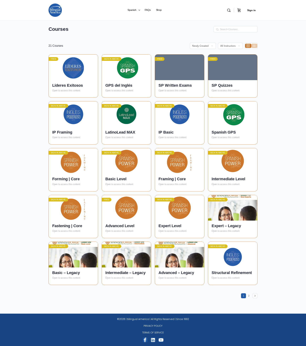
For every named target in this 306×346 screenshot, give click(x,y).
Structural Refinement (232, 272)
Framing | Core (172, 179)
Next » (255, 295)
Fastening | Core (67, 226)
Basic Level (115, 179)
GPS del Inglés (118, 85)
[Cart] (239, 10)
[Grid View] (248, 46)
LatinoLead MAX (120, 132)
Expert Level (169, 226)
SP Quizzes (222, 85)
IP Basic (166, 132)
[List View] (254, 46)
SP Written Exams (175, 85)
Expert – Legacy (226, 226)
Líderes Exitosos (67, 85)
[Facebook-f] (145, 340)
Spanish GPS (224, 132)
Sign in (251, 10)
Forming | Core (66, 179)
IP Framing (62, 132)
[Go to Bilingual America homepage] (55, 9)
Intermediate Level (228, 179)
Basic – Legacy (66, 272)
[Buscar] (228, 10)
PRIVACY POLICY (153, 326)
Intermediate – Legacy (125, 272)
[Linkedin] (153, 340)
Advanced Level (119, 226)
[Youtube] (161, 340)
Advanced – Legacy (176, 272)
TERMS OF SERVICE (153, 332)
